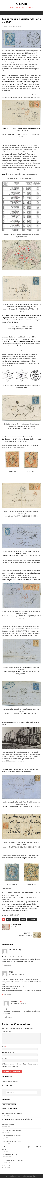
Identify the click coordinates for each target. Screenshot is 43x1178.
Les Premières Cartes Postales (12, 1130)
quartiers (31, 919)
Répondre (7, 965)
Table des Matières (8, 1125)
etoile (16, 919)
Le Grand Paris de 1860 (9, 1155)
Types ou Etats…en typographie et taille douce (17, 1119)
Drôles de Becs (7, 1166)
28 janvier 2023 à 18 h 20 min (16, 974)
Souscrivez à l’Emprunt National (12, 1113)
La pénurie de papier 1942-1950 (12, 1136)
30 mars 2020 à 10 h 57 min (16, 952)
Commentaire (6, 1031)
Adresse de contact (8, 1052)
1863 (8, 919)
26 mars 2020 (8, 26)
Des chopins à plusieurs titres (11, 1141)
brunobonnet (18, 26)
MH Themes (33, 1176)
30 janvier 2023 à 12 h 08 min (18, 1004)
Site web (5, 1058)
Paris (23, 919)
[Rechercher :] (21, 1092)
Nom (3, 1046)
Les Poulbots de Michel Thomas (12, 1160)
